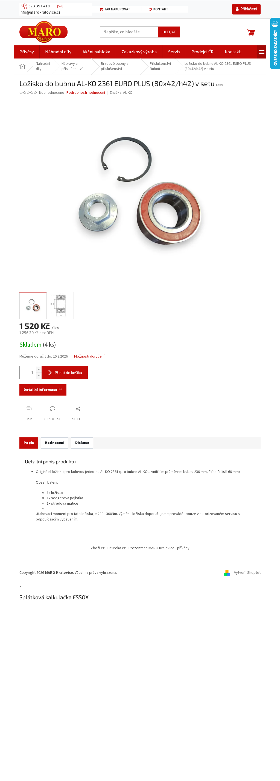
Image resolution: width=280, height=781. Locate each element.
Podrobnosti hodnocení (85, 92)
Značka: (121, 92)
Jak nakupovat (117, 9)
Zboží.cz (98, 548)
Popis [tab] (29, 443)
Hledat (169, 32)
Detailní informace (40, 390)
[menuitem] (26, 51)
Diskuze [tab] (82, 443)
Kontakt (160, 9)
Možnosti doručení (89, 356)
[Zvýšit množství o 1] (39, 369)
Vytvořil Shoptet (247, 572)
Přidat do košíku (68, 372)
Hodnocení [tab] (54, 443)
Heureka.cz (116, 548)
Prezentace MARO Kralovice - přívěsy (159, 548)
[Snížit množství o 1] (39, 376)
